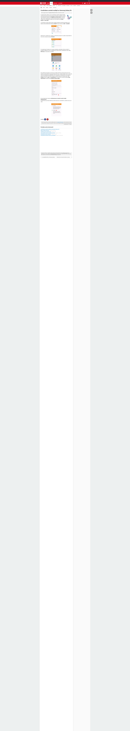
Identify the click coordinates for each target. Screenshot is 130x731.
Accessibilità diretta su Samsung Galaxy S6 (48, 157)
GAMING (44, 5)
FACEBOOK (74, 5)
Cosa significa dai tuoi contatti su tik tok (48, 132)
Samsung (54, 7)
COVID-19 (41, 5)
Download (55, 3)
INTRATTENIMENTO (49, 5)
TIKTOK (71, 5)
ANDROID (54, 5)
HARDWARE (78, 5)
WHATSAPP (67, 5)
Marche (50, 7)
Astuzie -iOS (54, 131)
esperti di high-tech (60, 122)
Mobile (47, 7)
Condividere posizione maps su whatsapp (48, 135)
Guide (51, 3)
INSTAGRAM (63, 5)
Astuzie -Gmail (54, 134)
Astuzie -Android (53, 130)
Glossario (60, 3)
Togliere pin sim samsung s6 (46, 131)
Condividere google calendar (46, 134)
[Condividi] (45, 119)
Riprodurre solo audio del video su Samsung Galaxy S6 (64, 157)
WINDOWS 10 (59, 5)
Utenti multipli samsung (45, 130)
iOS (56, 5)
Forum (48, 3)
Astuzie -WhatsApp (59, 135)
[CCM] (43, 3)
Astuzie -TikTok (58, 132)
